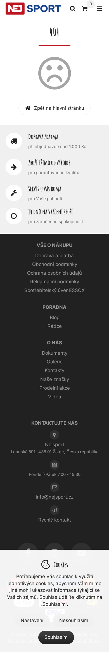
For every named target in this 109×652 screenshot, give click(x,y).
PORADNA (54, 307)
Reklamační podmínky (54, 281)
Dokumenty (54, 353)
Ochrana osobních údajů (54, 273)
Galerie (55, 361)
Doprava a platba (54, 255)
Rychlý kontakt (54, 520)
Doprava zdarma (43, 136)
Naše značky (54, 379)
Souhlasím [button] (56, 637)
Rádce (55, 326)
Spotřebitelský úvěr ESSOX (54, 290)
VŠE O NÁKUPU (54, 245)
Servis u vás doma (44, 188)
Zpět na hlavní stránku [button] (59, 108)
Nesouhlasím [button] (73, 620)
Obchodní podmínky (54, 264)
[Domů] (33, 9)
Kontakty (54, 370)
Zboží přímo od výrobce (49, 162)
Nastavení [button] (32, 620)
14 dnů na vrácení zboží (50, 211)
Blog (55, 317)
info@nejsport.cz (55, 497)
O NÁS (54, 342)
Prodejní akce (54, 388)
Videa (54, 396)
